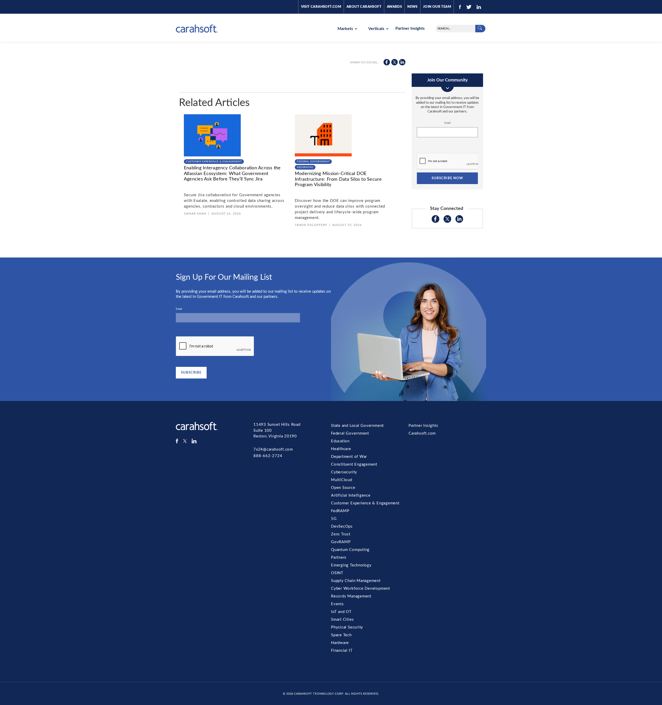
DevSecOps (342, 526)
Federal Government (313, 161)
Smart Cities (342, 619)
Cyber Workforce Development (360, 588)
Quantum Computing (350, 550)
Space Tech (341, 635)
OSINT (337, 573)
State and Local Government (357, 426)
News (412, 7)
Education (340, 441)
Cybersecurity (344, 472)
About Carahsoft (364, 7)
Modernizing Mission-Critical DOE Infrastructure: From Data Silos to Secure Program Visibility (338, 179)
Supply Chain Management (356, 581)
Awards (394, 7)
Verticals (376, 29)
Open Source (343, 488)
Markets (345, 29)
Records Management (351, 596)
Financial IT (341, 651)
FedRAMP (340, 511)
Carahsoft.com (422, 433)
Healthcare (341, 449)
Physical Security (347, 627)
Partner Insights (410, 28)
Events (337, 604)
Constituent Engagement (354, 464)
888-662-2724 (267, 456)
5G (334, 519)
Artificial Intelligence (351, 495)
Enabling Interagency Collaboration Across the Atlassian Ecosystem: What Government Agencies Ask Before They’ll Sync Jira (232, 173)
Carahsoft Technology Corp (318, 693)
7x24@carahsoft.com (273, 449)
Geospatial (305, 167)
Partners (339, 557)
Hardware (340, 643)
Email (447, 123)
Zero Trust (340, 534)
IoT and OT (341, 612)
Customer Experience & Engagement (214, 161)
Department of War (349, 457)
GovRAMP (340, 542)
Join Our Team (437, 7)
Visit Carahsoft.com (321, 7)
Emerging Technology (351, 565)
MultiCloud (341, 480)
